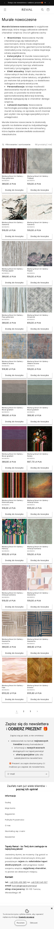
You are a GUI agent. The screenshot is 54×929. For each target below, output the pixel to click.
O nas (8, 825)
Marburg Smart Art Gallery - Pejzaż (38, 270)
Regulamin (10, 814)
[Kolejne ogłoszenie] (49, 3)
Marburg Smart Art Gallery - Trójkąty (38, 177)
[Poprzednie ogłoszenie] (4, 3)
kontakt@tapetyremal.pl (24, 885)
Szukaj (8, 802)
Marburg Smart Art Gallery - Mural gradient (13, 409)
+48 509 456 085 (18, 882)
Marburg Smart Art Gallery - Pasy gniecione (13, 177)
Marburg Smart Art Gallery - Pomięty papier (13, 270)
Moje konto (10, 808)
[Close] (51, 908)
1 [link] (16, 711)
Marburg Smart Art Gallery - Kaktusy (13, 548)
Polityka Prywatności (14, 820)
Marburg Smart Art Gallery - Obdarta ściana (13, 362)
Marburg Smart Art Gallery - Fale (13, 686)
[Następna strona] (37, 711)
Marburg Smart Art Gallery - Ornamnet (38, 316)
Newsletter (10, 837)
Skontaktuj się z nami (15, 831)
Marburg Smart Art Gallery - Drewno (38, 686)
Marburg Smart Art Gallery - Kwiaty (38, 455)
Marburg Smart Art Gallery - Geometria (38, 594)
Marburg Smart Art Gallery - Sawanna (13, 223)
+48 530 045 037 (39, 882)
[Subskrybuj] (46, 774)
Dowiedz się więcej (26, 917)
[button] (5, 9)
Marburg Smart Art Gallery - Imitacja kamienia (38, 548)
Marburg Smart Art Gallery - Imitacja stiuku (38, 501)
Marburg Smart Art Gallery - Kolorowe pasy (13, 501)
